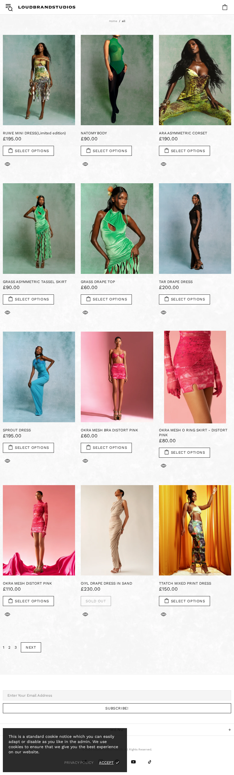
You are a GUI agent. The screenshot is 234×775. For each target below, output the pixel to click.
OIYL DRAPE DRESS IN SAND (106, 583)
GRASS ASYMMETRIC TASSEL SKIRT (35, 282)
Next (31, 647)
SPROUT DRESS (17, 430)
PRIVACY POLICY (78, 762)
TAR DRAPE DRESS (176, 282)
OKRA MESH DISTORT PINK (27, 583)
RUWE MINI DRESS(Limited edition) (34, 133)
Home (113, 21)
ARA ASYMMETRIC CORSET (183, 133)
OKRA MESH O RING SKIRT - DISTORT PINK (193, 432)
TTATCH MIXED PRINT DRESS (185, 583)
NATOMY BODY (94, 133)
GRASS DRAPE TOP (98, 282)
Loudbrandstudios (46, 7)
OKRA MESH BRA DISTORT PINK (109, 430)
